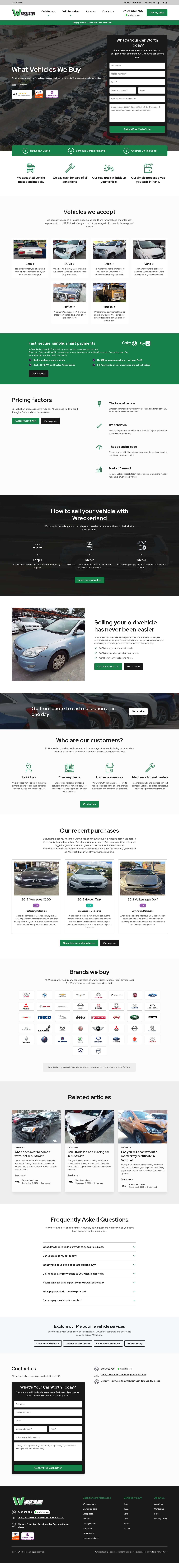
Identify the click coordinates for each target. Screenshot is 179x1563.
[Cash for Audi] (26, 995)
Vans (126, 1514)
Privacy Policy (160, 1518)
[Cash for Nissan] (134, 1028)
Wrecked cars (89, 1504)
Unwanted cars (90, 1509)
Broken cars (88, 1533)
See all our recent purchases (79, 943)
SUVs (126, 1523)
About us (91, 11)
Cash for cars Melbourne (78, 1343)
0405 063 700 (108, 1369)
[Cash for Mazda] (62, 1028)
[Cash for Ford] (152, 995)
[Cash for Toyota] (152, 1039)
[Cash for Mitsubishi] (116, 1028)
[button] (48, 12)
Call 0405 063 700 (25, 421)
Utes (126, 1518)
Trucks (127, 1528)
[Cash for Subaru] (116, 1039)
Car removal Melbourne (47, 1343)
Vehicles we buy (70, 11)
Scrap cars (88, 1514)
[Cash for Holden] (98, 1006)
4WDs (126, 1509)
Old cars (86, 1518)
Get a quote (38, 373)
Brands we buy (152, 2)
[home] (24, 12)
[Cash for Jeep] (80, 1017)
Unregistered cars (91, 1538)
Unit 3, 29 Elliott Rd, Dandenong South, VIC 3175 (123, 1374)
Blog (165, 2)
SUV (89, 905)
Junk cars (87, 1528)
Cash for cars (48, 11)
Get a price (50, 421)
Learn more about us (89, 580)
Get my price (157, 12)
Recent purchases (132, 2)
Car (36, 905)
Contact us (108, 11)
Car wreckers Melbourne (108, 1343)
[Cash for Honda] (116, 1006)
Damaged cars (89, 1523)
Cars (126, 1504)
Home (14, 85)
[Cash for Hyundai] (134, 1006)
